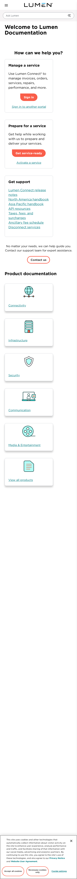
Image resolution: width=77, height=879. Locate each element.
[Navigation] (6, 5)
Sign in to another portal (29, 106)
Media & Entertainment (24, 445)
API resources (19, 209)
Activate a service (28, 162)
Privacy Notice (57, 858)
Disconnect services (24, 227)
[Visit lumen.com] (38, 5)
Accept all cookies (13, 871)
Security (14, 375)
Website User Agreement (24, 861)
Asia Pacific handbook (26, 204)
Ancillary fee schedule (26, 222)
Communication (19, 410)
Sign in (29, 97)
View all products (20, 480)
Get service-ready (29, 153)
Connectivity (17, 305)
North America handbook (28, 199)
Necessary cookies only (37, 871)
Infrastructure (17, 340)
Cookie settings (59, 871)
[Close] (71, 841)
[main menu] (5, 5)
